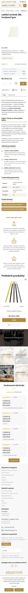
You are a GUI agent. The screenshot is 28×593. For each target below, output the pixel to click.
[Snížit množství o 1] (3, 83)
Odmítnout (9, 589)
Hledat (20, 5)
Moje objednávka (6, 496)
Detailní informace (7, 58)
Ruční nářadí (5, 473)
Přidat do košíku (23, 83)
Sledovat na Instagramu (14, 338)
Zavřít (20, 92)
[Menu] (25, 5)
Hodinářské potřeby (7, 482)
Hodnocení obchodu (14, 385)
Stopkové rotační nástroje (9, 470)
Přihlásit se (6, 544)
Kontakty (4, 503)
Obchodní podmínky (7, 498)
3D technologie (5, 485)
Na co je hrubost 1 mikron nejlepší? (14, 209)
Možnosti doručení (22, 64)
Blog (2, 500)
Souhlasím (19, 589)
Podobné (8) (11, 95)
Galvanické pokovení (7, 475)
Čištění (3, 477)
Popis (4, 95)
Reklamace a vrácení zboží (9, 493)
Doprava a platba (6, 491)
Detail (14, 320)
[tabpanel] (14, 301)
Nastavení (14, 586)
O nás (3, 505)
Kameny (3, 480)
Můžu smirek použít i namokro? (13, 204)
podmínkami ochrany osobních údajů (12, 557)
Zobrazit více (14, 460)
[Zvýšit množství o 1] (10, 83)
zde (18, 583)
